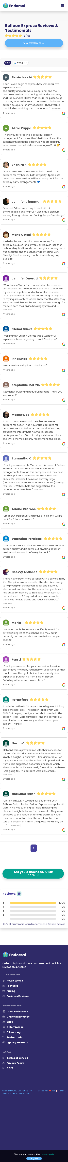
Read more (56, 109)
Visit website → (34, 43)
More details (48, 1154)
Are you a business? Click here (33, 873)
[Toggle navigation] (62, 5)
